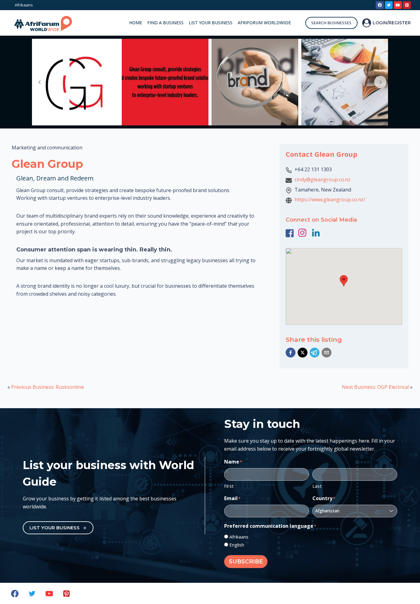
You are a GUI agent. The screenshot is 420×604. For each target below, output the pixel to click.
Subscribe (246, 561)
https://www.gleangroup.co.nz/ (330, 199)
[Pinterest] (407, 5)
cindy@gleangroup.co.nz (323, 179)
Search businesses (331, 23)
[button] (290, 352)
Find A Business (165, 23)
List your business (210, 23)
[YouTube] (398, 5)
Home (135, 23)
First (229, 486)
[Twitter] (389, 5)
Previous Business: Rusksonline (47, 387)
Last (317, 486)
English (236, 545)
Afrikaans (238, 537)
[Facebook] (380, 5)
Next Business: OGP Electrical (375, 387)
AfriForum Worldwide (264, 23)
